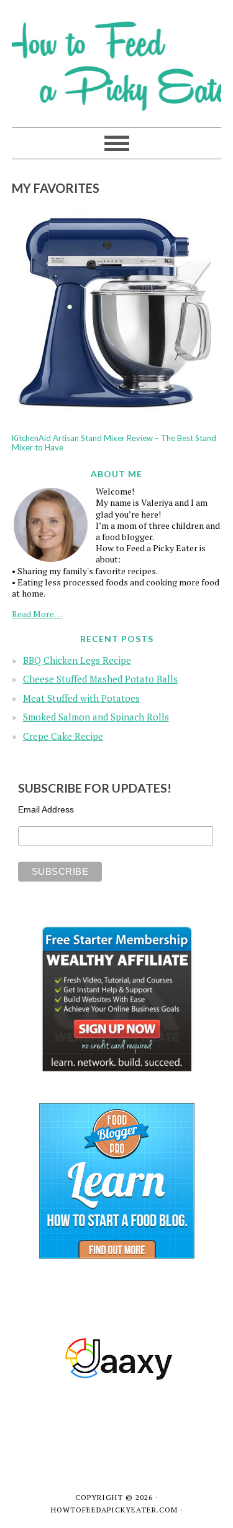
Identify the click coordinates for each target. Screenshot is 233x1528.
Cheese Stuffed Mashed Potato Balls (100, 679)
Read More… (37, 614)
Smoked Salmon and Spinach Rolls (96, 716)
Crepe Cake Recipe (63, 736)
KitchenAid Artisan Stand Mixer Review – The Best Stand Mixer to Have (114, 443)
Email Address (46, 809)
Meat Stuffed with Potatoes (81, 698)
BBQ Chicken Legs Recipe (77, 660)
